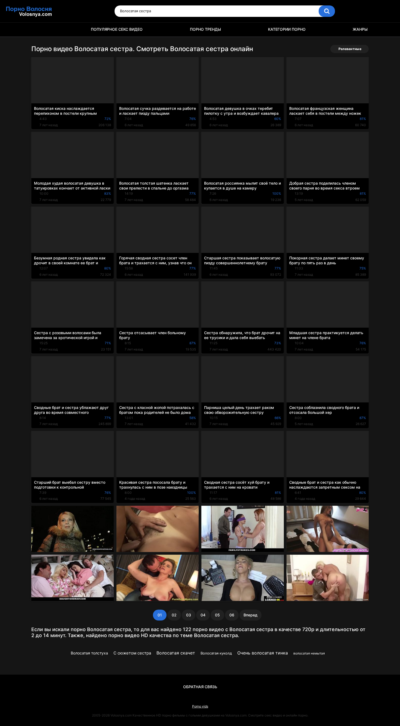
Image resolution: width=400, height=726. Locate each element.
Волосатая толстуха (89, 653)
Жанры (360, 29)
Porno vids (200, 706)
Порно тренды (205, 29)
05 (217, 615)
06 (231, 615)
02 (174, 615)
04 (203, 615)
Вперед (250, 615)
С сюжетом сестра (132, 653)
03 (188, 615)
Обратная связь (200, 686)
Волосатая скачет (175, 653)
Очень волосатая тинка (262, 653)
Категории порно (287, 29)
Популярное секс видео (117, 29)
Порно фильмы (38, 29)
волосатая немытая (309, 653)
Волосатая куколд (216, 653)
